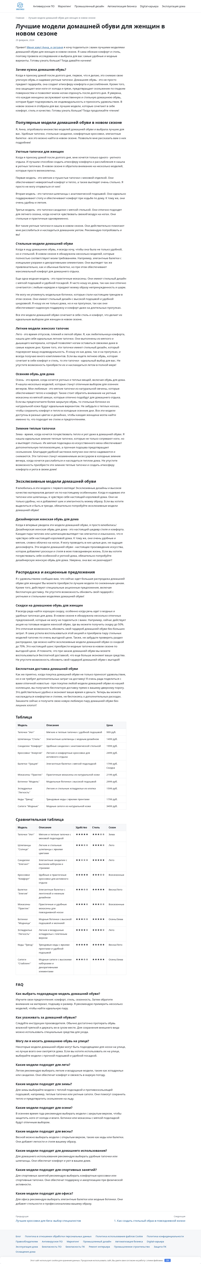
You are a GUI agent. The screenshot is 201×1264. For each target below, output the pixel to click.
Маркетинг (64, 6)
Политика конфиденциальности (165, 1236)
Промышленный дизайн (89, 6)
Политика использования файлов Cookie (119, 1236)
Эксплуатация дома (173, 6)
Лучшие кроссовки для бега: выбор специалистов (48, 1218)
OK (167, 1260)
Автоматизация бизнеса (122, 6)
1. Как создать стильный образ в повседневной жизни (149, 1218)
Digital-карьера (149, 6)
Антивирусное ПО (43, 6)
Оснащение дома (25, 1251)
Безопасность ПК (75, 1246)
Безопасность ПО (52, 1246)
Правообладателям (27, 1241)
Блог (18, 1236)
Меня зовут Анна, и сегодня (45, 47)
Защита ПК (160, 1246)
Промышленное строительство (132, 1246)
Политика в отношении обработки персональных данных (58, 1236)
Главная (20, 17)
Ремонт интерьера (99, 1246)
